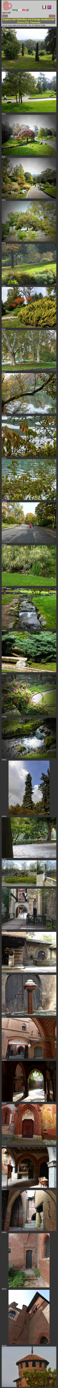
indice (5, 16)
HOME (52, 16)
